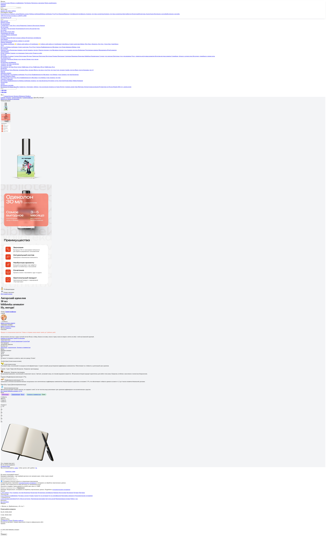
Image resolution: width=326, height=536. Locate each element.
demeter (3, 11)
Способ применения (16, 341)
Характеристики (5, 341)
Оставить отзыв (5, 466)
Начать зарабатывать (51, 3)
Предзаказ (82, 492)
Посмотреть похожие (6, 324)
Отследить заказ (5, 3)
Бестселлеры (62, 492)
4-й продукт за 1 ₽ (6, 17)
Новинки (56, 492)
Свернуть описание (19, 338)
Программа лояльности (68, 495)
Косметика (27, 492)
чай (6, 11)
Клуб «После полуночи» (23, 498)
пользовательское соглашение (27, 483)
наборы (13, 11)
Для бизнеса (27, 3)
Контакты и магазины (37, 3)
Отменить (3, 534)
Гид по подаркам (43, 495)
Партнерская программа (38, 498)
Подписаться (20, 488)
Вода (22, 394)
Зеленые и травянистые (23, 347)
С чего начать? (5, 492)
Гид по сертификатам (55, 495)
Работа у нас (74, 498)
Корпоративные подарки (63, 498)
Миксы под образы (6, 99)
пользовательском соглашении (61, 489)
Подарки (76, 492)
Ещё (28, 341)
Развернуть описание (7, 338)
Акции (36, 495)
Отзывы (31, 495)
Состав (25, 341)
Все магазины (5, 502)
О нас (2, 495)
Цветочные (4, 347)
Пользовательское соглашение (84, 495)
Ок (36, 468)
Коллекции (70, 492)
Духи (11, 492)
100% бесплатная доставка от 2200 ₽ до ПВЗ (13, 15)
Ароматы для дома (18, 492)
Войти (2, 323)
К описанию (15, 99)
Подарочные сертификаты (45, 492)
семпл (9, 11)
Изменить (8, 328)
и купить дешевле (10, 323)
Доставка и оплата (23, 495)
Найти (18, 7)
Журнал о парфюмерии (17, 3)
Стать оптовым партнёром (8, 498)
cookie (16, 468)
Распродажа (34, 492)
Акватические (12, 347)
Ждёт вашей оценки (6, 294)
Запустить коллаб (50, 498)
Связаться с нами (10, 471)
